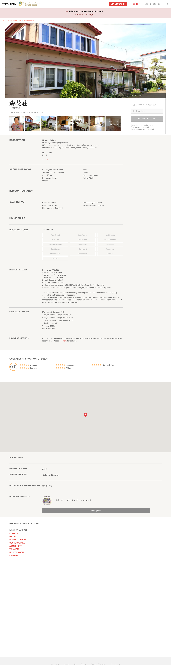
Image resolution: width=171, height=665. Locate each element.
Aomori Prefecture (14, 20)
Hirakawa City (29, 20)
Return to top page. (84, 14)
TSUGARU (14, 549)
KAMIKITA (13, 555)
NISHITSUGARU (16, 552)
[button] (154, 4)
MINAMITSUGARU (17, 540)
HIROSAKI (13, 536)
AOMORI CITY (15, 546)
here (65, 341)
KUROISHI (13, 533)
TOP (3, 20)
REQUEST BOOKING (146, 118)
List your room (118, 4)
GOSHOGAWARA (17, 543)
